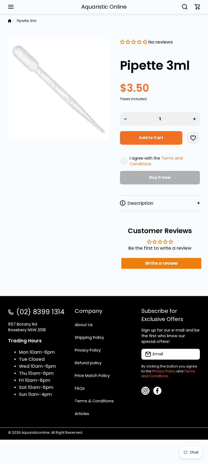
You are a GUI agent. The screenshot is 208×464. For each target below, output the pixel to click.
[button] (197, 6)
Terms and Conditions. (168, 373)
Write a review (161, 263)
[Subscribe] (193, 354)
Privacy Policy (164, 371)
